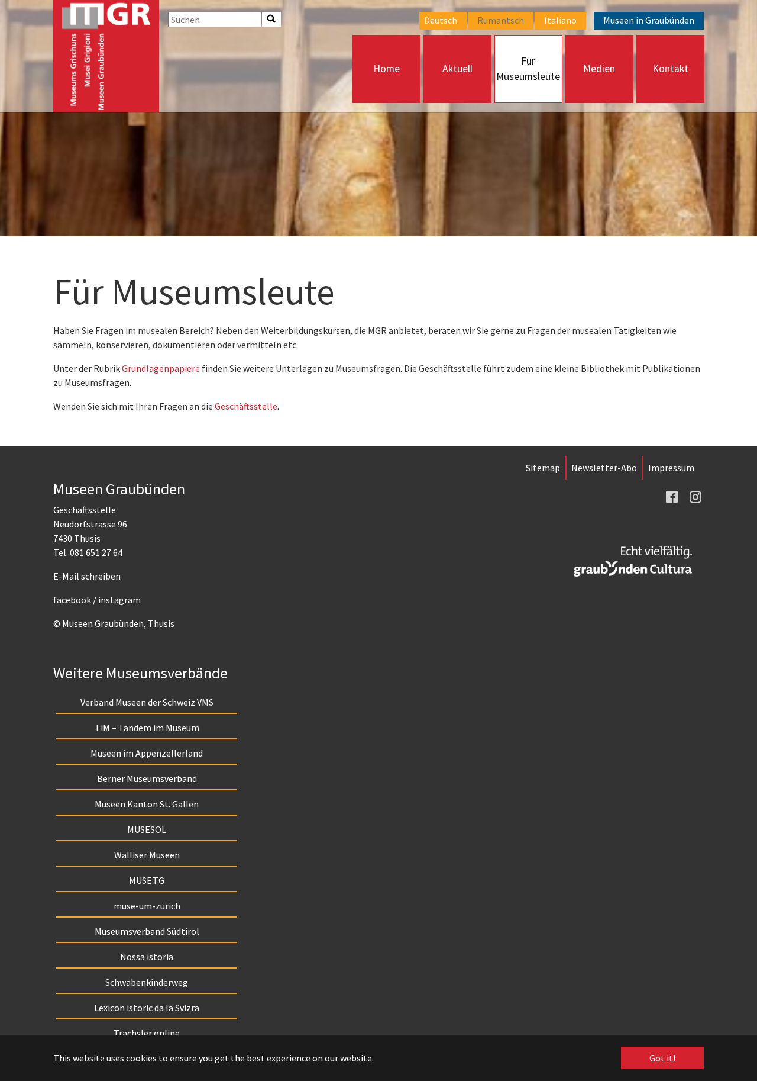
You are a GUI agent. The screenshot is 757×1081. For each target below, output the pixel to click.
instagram (119, 600)
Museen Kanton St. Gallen (147, 804)
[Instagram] (697, 496)
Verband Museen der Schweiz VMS (146, 702)
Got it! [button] (662, 1058)
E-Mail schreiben (87, 576)
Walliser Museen (147, 855)
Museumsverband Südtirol (147, 931)
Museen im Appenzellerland (146, 753)
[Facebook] (673, 496)
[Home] (106, 56)
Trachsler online (147, 1033)
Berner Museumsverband (147, 778)
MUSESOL (146, 829)
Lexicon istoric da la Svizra (146, 1008)
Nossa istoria (146, 957)
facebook (72, 600)
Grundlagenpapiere (161, 368)
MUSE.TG (146, 880)
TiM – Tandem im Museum (147, 727)
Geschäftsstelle (246, 406)
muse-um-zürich (147, 906)
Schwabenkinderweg (146, 982)
